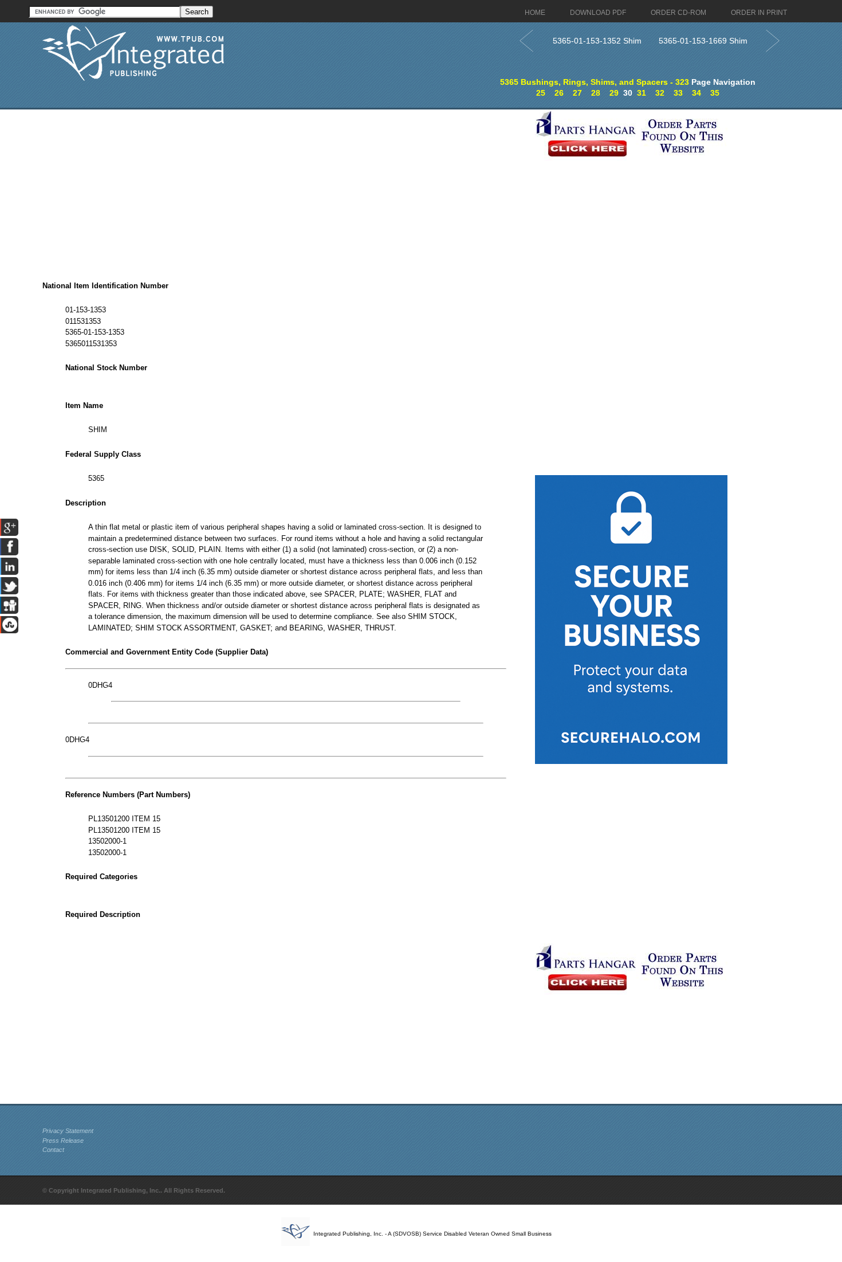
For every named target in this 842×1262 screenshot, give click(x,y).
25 (540, 92)
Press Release (63, 1140)
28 (595, 92)
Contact (53, 1149)
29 (614, 92)
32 (659, 92)
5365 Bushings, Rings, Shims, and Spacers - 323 (594, 82)
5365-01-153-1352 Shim (597, 40)
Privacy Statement (67, 1130)
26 (559, 92)
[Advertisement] (285, 189)
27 (577, 92)
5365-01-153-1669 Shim (703, 40)
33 (678, 92)
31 (641, 92)
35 (714, 92)
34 (696, 92)
